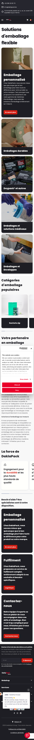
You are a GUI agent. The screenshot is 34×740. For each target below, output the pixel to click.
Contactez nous (11, 636)
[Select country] (31, 20)
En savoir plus (10, 112)
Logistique (9, 588)
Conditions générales (17, 732)
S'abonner (27, 660)
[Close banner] (31, 348)
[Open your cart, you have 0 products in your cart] (27, 20)
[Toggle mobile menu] (2, 19)
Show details (24, 379)
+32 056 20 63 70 (9, 3)
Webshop (5, 680)
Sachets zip (14, 323)
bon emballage (7, 394)
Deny (17, 390)
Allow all (17, 385)
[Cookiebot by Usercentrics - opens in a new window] (20, 348)
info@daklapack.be (10, 7)
